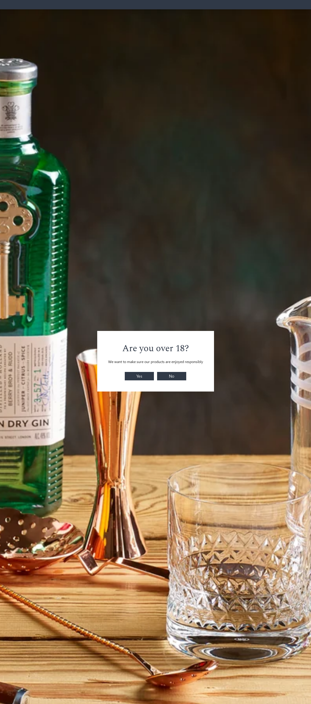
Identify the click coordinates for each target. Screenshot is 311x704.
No (171, 376)
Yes (139, 376)
